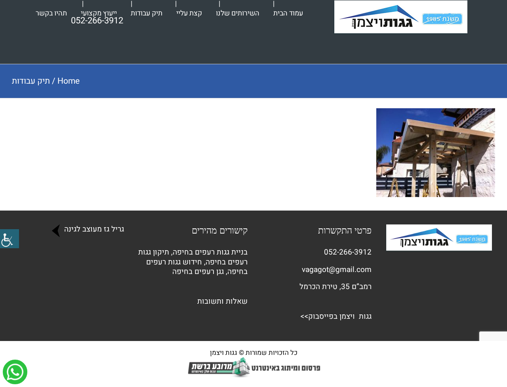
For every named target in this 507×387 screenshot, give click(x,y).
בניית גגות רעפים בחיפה (210, 252)
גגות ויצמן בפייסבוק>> (336, 316)
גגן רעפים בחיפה (198, 271)
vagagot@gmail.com (337, 269)
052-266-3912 (348, 252)
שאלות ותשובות (222, 301)
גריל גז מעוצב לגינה (93, 229)
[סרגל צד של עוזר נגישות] (9, 238)
